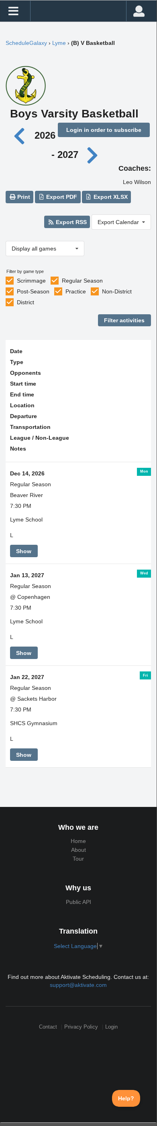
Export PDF (61, 197)
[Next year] (93, 154)
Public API (78, 902)
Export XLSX (110, 197)
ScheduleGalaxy (26, 43)
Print (23, 197)
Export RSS (70, 222)
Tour (78, 858)
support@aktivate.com (78, 985)
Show (23, 551)
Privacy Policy (81, 1027)
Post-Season (33, 291)
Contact (48, 1027)
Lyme (59, 43)
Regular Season (82, 280)
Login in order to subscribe (103, 130)
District (25, 302)
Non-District (117, 291)
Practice (75, 291)
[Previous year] (21, 135)
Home (78, 841)
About (78, 850)
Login (111, 1027)
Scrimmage (31, 280)
